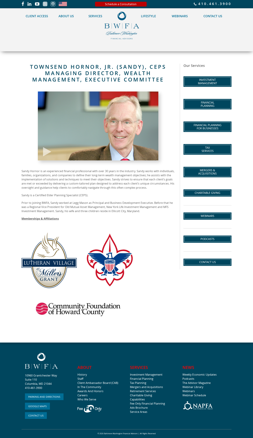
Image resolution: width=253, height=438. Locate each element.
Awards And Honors (90, 391)
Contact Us (212, 16)
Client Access (37, 16)
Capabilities (137, 399)
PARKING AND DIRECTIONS (44, 396)
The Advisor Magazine (196, 383)
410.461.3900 (214, 4)
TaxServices (208, 149)
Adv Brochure (139, 408)
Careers (82, 395)
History (82, 374)
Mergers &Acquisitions (207, 171)
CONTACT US (36, 415)
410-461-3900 (33, 388)
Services (95, 16)
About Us (66, 16)
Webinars (180, 16)
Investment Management (146, 374)
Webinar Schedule (194, 395)
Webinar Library (192, 387)
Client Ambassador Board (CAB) (97, 383)
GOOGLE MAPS (37, 406)
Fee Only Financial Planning (147, 403)
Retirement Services (143, 391)
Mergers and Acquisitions (146, 387)
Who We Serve (86, 399)
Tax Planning (138, 383)
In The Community (89, 387)
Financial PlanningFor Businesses (208, 126)
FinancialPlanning (207, 104)
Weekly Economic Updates (199, 374)
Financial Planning (141, 379)
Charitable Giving (207, 193)
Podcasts (207, 239)
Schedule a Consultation (120, 4)
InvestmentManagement (207, 81)
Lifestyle (148, 16)
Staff (80, 379)
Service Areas (138, 412)
